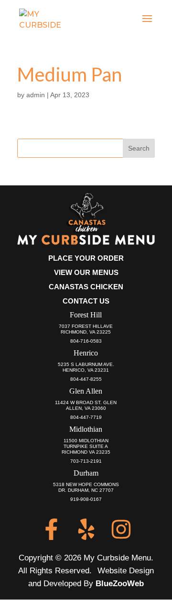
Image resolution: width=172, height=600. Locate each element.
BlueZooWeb (120, 583)
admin (35, 95)
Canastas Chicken (86, 287)
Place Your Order (86, 258)
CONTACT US (86, 301)
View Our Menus (86, 272)
